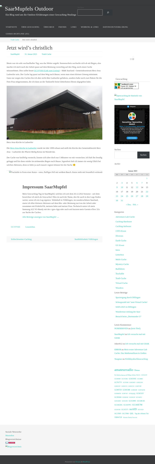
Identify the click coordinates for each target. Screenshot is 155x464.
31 (122, 200)
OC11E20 (140, 409)
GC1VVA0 (15, 227)
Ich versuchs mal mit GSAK (137, 344)
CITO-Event (121, 231)
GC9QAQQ (132, 393)
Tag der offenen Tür (142, 413)
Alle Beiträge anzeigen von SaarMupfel (40, 217)
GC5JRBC (140, 379)
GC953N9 (125, 401)
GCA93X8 (117, 409)
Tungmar (118, 359)
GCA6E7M (137, 404)
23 (117, 196)
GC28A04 (117, 397)
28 (142, 196)
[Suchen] (108, 12)
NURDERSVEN (121, 328)
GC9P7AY (125, 393)
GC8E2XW (139, 382)
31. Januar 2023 (31, 54)
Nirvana (78, 462)
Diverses (119, 236)
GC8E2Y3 (124, 386)
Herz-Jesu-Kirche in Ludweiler (23, 148)
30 (117, 200)
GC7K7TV (118, 382)
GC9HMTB (117, 393)
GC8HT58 (118, 390)
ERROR (117, 349)
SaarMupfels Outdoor (29, 9)
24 (122, 196)
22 (147, 192)
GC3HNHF (117, 379)
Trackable (120, 273)
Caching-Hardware (124, 221)
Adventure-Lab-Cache (125, 217)
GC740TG (139, 397)
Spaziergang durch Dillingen (128, 297)
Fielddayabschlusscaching (136, 359)
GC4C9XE (132, 379)
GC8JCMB (126, 390)
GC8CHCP (132, 382)
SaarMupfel (15, 54)
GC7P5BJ (125, 382)
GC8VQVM (141, 390)
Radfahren (120, 269)
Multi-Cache (121, 259)
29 (147, 196)
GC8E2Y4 (131, 386)
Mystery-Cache (122, 264)
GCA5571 (124, 409)
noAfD (133, 409)
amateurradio (123, 370)
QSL (132, 413)
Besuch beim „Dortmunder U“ (128, 316)
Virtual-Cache (122, 283)
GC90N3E (125, 397)
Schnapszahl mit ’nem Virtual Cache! (131, 302)
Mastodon (9, 435)
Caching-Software (123, 226)
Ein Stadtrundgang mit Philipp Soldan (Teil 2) (127, 375)
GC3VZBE (125, 379)
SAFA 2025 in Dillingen (126, 307)
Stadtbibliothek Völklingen (86, 239)
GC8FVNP (138, 386)
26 (132, 196)
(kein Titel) (135, 328)
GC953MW (117, 401)
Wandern (119, 288)
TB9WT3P (118, 417)
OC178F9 (117, 413)
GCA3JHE (132, 401)
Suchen (81, 7)
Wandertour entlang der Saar (128, 312)
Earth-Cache (121, 240)
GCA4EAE (141, 401)
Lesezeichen (30, 227)
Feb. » (135, 204)
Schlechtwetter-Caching (21, 239)
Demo (137, 370)
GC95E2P (132, 397)
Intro (118, 250)
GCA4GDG (118, 405)
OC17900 (125, 413)
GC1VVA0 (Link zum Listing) (47, 70)
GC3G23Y (144, 375)
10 (122, 187)
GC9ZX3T (140, 393)
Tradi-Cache (15, 40)
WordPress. (86, 462)
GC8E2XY (117, 386)
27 (137, 196)
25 (127, 196)
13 (137, 187)
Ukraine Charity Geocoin (130, 417)
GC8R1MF (134, 390)
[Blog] (13, 446)
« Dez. (128, 204)
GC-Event (120, 245)
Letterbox (120, 255)
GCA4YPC (127, 405)
